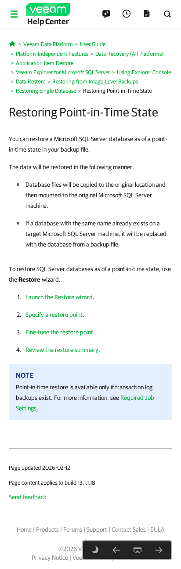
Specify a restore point (54, 314)
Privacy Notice (50, 557)
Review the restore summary (61, 349)
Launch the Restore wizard (59, 297)
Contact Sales (129, 529)
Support (97, 529)
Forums (72, 529)
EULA (157, 529)
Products (47, 529)
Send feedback (28, 496)
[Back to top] (137, 550)
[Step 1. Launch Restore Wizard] (158, 550)
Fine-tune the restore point (59, 332)
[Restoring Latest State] (116, 550)
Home (24, 529)
